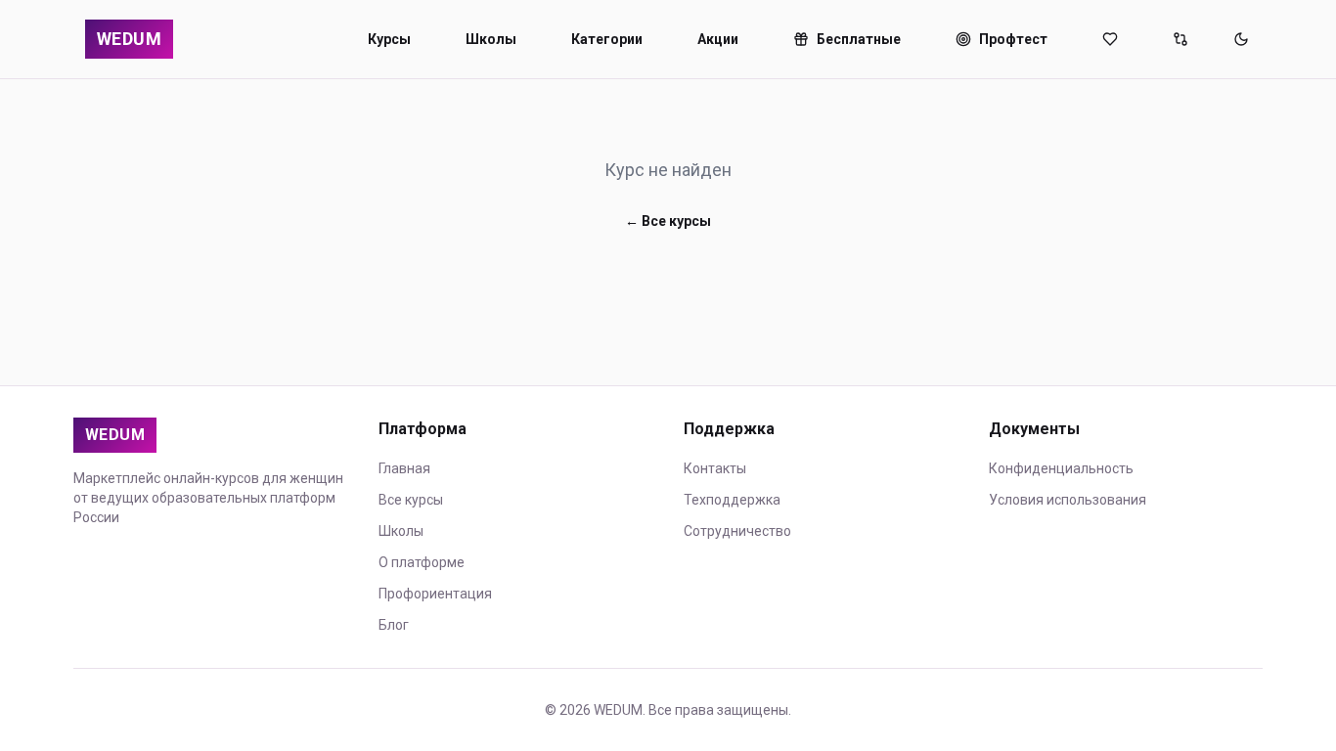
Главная (404, 468)
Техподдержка (732, 500)
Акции (717, 39)
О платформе (422, 562)
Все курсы (411, 500)
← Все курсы (668, 221)
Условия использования (1067, 500)
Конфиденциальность (1061, 468)
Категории (607, 39)
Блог (394, 625)
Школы (491, 39)
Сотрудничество (737, 531)
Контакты (715, 468)
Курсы (389, 39)
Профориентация (435, 593)
